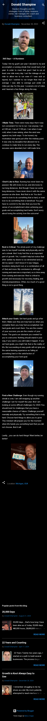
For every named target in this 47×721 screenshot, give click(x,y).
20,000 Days (8, 611)
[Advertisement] (23, 571)
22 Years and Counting (14, 642)
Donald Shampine (23, 4)
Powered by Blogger (25, 711)
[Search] (43, 5)
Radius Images (29, 716)
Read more (39, 634)
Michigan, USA (22, 483)
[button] (43, 23)
